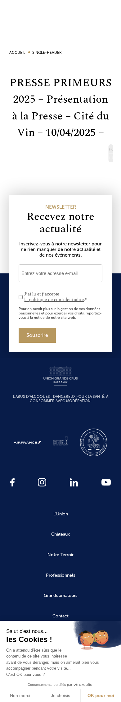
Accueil (17, 52)
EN (110, 158)
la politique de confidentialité (54, 299)
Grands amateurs (60, 595)
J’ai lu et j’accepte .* (55, 297)
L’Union (60, 514)
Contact (60, 616)
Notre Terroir (60, 554)
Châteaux (60, 534)
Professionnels (60, 575)
